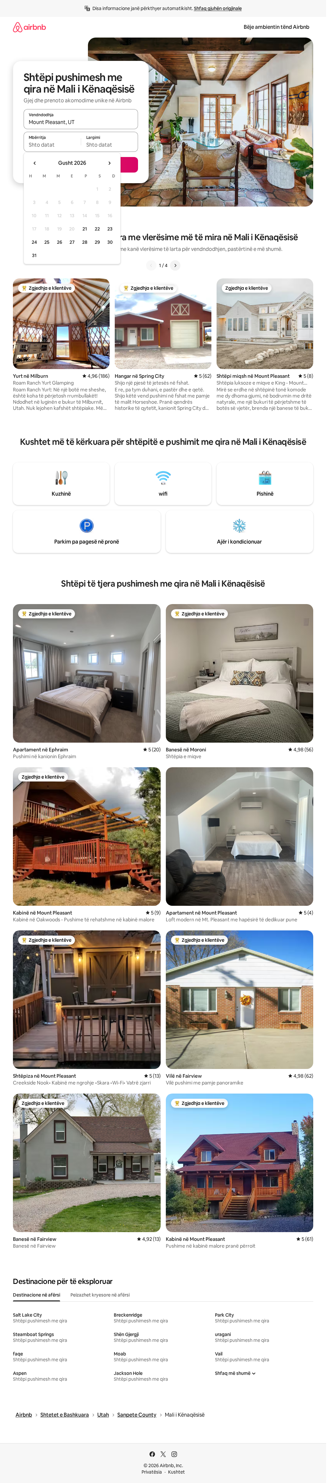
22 (97, 229)
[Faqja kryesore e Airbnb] (29, 27)
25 (46, 242)
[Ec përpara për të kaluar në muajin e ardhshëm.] (109, 163)
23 (109, 229)
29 (97, 242)
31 (34, 255)
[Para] (175, 265)
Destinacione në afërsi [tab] (36, 1295)
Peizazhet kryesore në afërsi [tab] (100, 1295)
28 (84, 242)
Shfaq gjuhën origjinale (218, 8)
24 (34, 242)
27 (72, 242)
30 (110, 242)
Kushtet (176, 1472)
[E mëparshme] (151, 265)
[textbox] (52, 145)
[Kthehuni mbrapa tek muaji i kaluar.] (35, 163)
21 (84, 229)
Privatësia (152, 1472)
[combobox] (81, 122)
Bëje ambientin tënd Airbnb (276, 27)
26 (59, 242)
